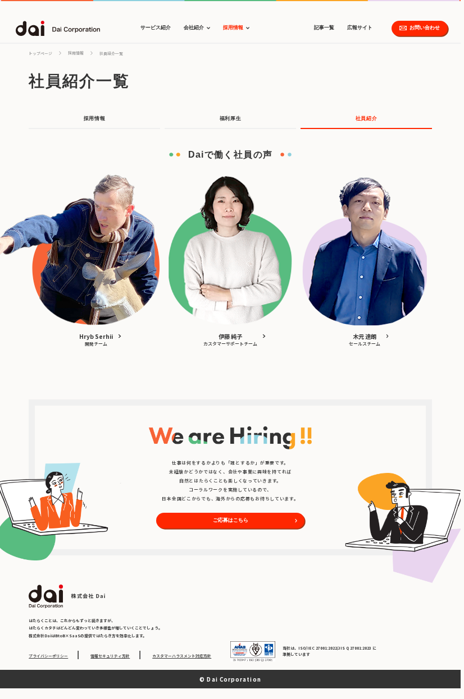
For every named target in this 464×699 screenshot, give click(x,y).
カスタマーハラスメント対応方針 (181, 656)
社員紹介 (366, 118)
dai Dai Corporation (58, 28)
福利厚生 (230, 118)
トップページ (40, 53)
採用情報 (233, 27)
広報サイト (359, 27)
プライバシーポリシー (48, 656)
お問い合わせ (425, 27)
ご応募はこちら (230, 520)
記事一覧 (324, 27)
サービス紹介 (155, 27)
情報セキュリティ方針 (110, 656)
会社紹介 (194, 27)
